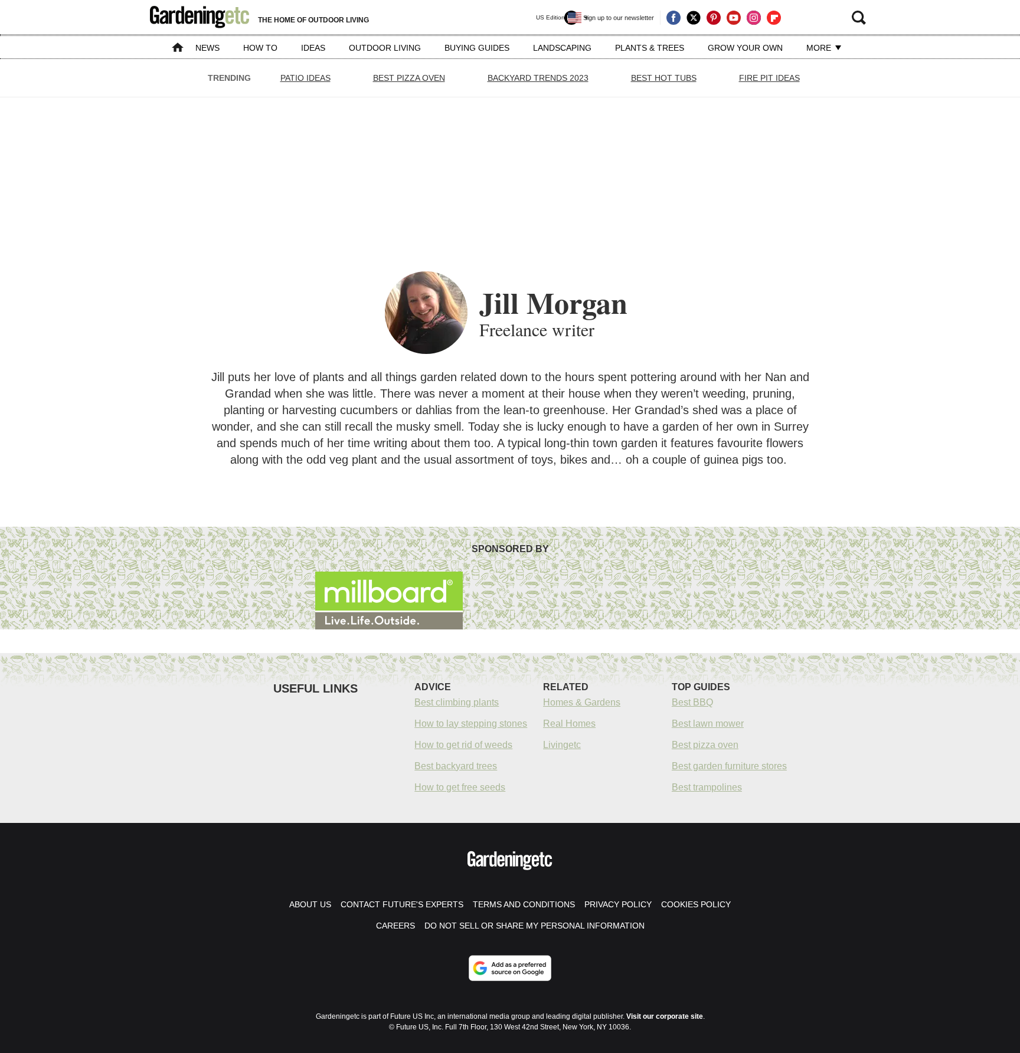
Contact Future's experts (402, 904)
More (819, 48)
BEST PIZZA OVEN (409, 78)
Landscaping (562, 48)
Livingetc (562, 745)
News (207, 48)
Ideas (313, 48)
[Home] (178, 48)
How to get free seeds (459, 787)
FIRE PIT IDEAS (769, 78)
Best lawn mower (708, 724)
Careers (395, 925)
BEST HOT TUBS (664, 78)
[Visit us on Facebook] (673, 18)
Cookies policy (696, 904)
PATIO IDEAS (305, 78)
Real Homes (569, 724)
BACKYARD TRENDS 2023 (538, 78)
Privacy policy (618, 904)
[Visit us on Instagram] (754, 18)
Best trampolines (707, 787)
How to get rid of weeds (463, 745)
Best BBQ (692, 702)
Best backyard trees (455, 766)
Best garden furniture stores (729, 766)
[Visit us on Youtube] (734, 18)
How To (260, 48)
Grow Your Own (745, 48)
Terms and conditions (524, 904)
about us (310, 904)
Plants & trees (649, 48)
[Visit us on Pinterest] (714, 18)
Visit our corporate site (664, 1016)
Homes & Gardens (581, 702)
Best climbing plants (456, 702)
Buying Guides (476, 48)
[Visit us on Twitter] (693, 18)
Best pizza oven (705, 745)
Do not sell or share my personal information (534, 925)
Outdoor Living (385, 48)
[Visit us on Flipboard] (774, 18)
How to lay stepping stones (470, 724)
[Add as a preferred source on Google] (510, 968)
